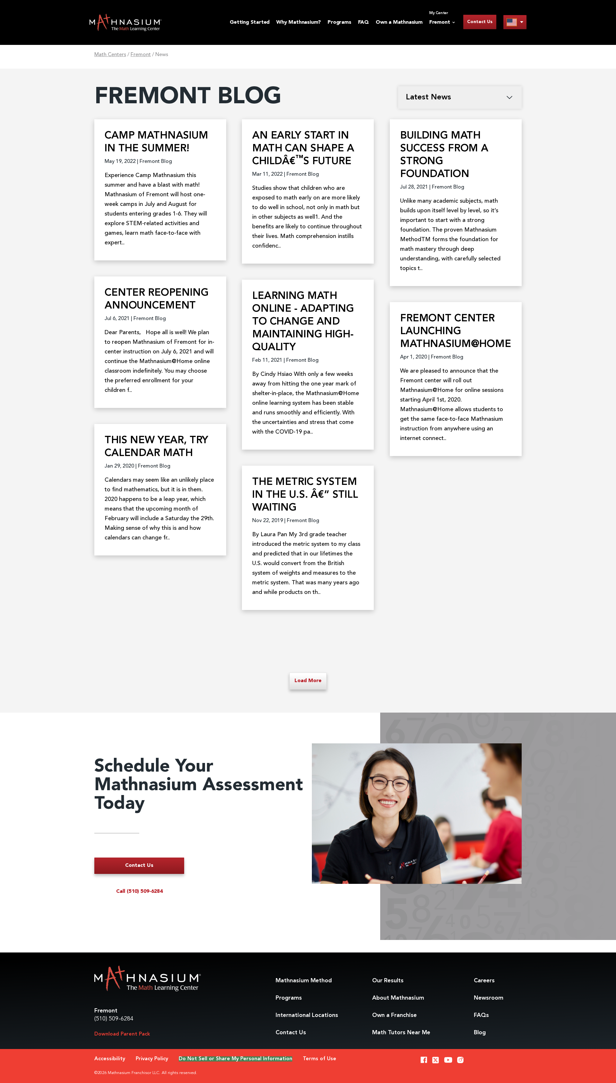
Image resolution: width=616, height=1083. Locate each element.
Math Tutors (401, 1033)
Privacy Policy (152, 1059)
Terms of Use (319, 1059)
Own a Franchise (394, 1015)
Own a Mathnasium (399, 22)
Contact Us (479, 22)
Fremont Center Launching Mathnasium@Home (455, 332)
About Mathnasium (398, 998)
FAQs (481, 1015)
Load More (308, 680)
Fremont (141, 54)
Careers (484, 981)
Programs (339, 22)
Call (139, 891)
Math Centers (110, 54)
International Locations (307, 1015)
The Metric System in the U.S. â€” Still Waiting (305, 495)
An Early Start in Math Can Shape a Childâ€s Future (303, 149)
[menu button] (514, 22)
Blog (480, 1033)
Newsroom (488, 998)
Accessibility (109, 1059)
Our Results (388, 981)
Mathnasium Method (304, 981)
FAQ (363, 22)
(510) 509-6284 (113, 1019)
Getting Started (250, 22)
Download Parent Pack (122, 1034)
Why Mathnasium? (298, 22)
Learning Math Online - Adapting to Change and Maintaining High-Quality (303, 322)
